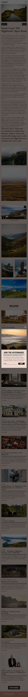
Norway (13, 80)
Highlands (10, 38)
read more (4, 370)
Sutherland (6, 60)
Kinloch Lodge (11, 63)
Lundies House (16, 122)
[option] (14, 13)
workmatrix (24, 694)
